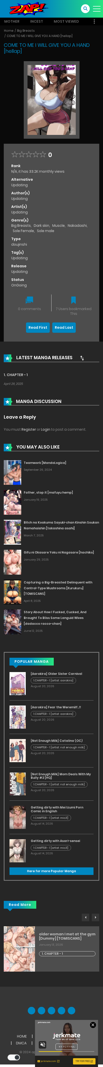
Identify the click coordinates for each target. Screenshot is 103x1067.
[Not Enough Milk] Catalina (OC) (56, 741)
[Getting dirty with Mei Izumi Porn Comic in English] (18, 817)
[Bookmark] (73, 301)
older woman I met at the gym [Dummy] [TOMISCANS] (67, 936)
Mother (12, 21)
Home (9, 30)
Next (95, 917)
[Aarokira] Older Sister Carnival (56, 674)
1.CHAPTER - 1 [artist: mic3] (51, 818)
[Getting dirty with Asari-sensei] (18, 850)
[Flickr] (61, 1010)
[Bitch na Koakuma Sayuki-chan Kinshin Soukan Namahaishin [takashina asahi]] (12, 531)
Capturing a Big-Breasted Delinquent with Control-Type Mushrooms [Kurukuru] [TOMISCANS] (58, 588)
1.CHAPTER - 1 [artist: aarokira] (53, 680)
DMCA (21, 1043)
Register (29, 429)
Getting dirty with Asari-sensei (55, 841)
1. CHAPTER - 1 (16, 374)
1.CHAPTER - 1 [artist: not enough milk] (59, 747)
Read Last (64, 327)
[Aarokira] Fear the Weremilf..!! (56, 707)
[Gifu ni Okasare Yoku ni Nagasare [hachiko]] (12, 561)
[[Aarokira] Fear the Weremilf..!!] (18, 716)
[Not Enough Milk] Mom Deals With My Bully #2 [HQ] (61, 776)
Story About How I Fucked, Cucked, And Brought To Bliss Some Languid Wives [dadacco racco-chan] (55, 618)
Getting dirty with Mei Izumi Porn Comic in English (57, 809)
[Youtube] (51, 1010)
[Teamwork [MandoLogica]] (12, 472)
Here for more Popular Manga (51, 871)
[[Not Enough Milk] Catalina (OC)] (18, 750)
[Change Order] (82, 358)
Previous (85, 917)
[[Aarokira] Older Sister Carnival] (18, 683)
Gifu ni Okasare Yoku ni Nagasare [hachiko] (59, 552)
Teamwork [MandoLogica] (45, 463)
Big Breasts (26, 30)
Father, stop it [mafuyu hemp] (48, 492)
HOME (22, 1036)
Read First (37, 327)
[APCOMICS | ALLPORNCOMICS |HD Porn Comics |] (27, 8)
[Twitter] (41, 1010)
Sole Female (23, 230)
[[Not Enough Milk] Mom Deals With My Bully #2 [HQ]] (18, 783)
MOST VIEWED (66, 21)
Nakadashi (77, 225)
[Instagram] (71, 1010)
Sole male (45, 230)
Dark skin (41, 225)
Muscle (58, 225)
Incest (36, 21)
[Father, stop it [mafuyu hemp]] (12, 502)
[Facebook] (31, 1010)
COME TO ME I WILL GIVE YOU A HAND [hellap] (39, 36)
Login (45, 429)
